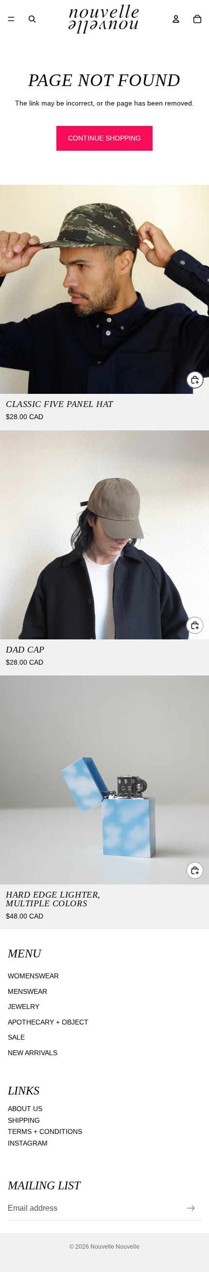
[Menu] (11, 19)
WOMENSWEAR (33, 976)
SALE (16, 1037)
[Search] (32, 19)
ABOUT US (25, 1109)
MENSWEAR (27, 991)
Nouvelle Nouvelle (114, 1246)
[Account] (176, 19)
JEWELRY (23, 1006)
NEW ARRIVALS (32, 1053)
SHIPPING (24, 1120)
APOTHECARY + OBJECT (48, 1022)
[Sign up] (191, 1208)
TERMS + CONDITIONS (45, 1131)
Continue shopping (104, 138)
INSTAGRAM (28, 1143)
